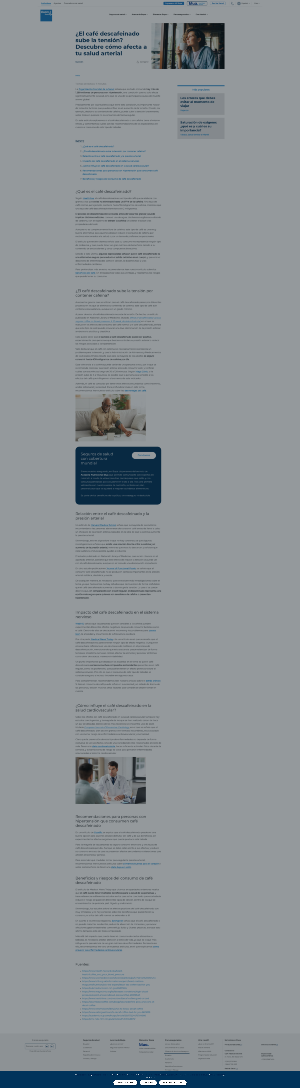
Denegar (148, 1083)
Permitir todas (125, 1083)
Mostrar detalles (172, 1083)
